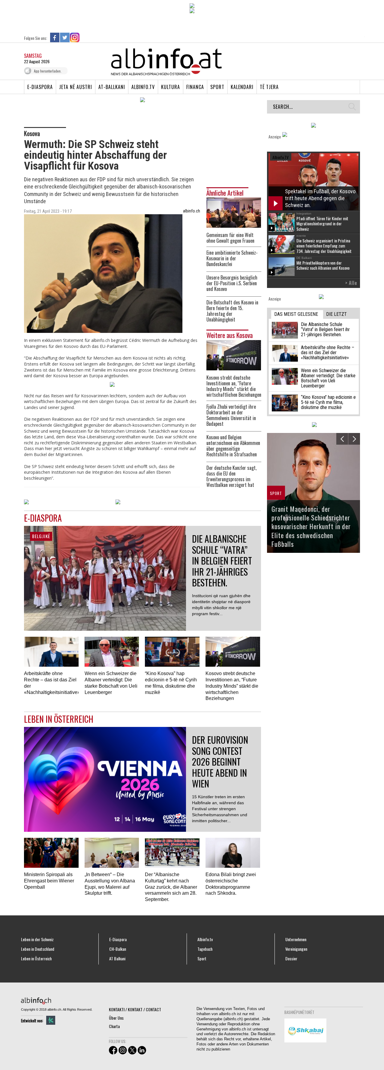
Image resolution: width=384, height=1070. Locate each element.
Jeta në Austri (75, 86)
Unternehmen (295, 939)
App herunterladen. (48, 70)
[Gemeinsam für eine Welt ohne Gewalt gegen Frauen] (233, 212)
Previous (342, 439)
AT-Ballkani (111, 86)
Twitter (65, 37)
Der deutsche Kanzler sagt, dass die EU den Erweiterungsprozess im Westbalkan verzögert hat (231, 476)
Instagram (75, 37)
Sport (217, 86)
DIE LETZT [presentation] (336, 314)
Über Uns (116, 1018)
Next (354, 439)
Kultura (170, 86)
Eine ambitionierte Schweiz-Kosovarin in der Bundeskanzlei (232, 258)
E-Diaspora (40, 86)
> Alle (351, 282)
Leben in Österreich (36, 959)
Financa (195, 86)
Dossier (291, 959)
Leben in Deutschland (37, 949)
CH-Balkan (117, 949)
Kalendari (242, 86)
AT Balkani (117, 959)
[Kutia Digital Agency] (50, 1020)
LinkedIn (84, 37)
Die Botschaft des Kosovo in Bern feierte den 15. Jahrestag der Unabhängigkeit (232, 311)
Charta (114, 1026)
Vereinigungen (296, 949)
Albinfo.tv (143, 86)
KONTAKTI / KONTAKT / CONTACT (135, 1009)
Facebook (55, 37)
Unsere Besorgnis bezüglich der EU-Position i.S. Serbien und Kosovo (231, 283)
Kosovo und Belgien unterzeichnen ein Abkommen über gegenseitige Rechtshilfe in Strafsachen (233, 445)
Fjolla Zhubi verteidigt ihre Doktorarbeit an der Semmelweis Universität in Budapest (231, 415)
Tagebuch (204, 949)
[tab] (297, 314)
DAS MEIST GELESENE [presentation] (296, 314)
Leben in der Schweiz (37, 939)
